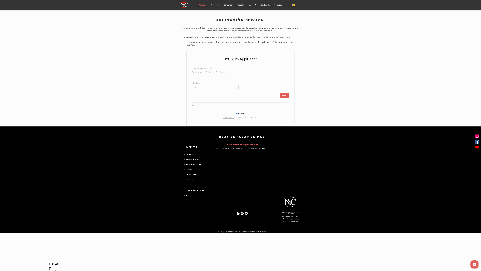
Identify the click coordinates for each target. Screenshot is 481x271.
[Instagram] (477, 136)
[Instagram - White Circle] (242, 213)
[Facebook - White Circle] (238, 213)
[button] (253, 5)
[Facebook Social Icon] (477, 142)
